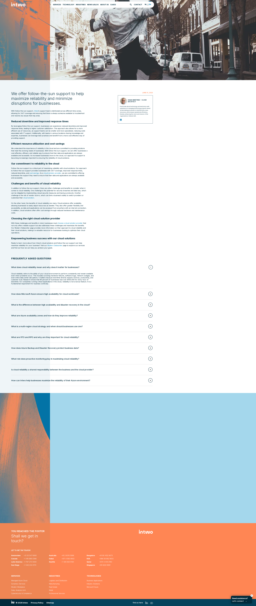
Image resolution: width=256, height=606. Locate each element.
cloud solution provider (52, 173)
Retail (51, 590)
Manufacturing (54, 584)
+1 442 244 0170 (30, 565)
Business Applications (94, 581)
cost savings (34, 173)
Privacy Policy (37, 603)
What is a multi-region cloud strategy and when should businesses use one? (47, 326)
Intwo (36, 111)
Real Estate (53, 587)
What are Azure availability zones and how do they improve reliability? (44, 315)
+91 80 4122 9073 (106, 555)
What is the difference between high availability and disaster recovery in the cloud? (50, 305)
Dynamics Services (18, 584)
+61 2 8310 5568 (68, 555)
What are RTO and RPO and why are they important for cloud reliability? (45, 337)
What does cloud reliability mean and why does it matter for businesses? (45, 267)
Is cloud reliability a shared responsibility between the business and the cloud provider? (52, 369)
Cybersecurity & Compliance (21, 593)
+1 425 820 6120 (68, 562)
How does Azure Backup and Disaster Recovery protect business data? (45, 348)
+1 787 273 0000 (30, 562)
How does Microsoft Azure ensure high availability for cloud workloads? (45, 294)
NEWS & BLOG (93, 5)
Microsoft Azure (92, 587)
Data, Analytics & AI (18, 590)
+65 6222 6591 (104, 565)
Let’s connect (240, 599)
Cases (113, 5)
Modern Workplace (18, 587)
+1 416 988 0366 (30, 559)
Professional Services (57, 593)
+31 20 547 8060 (30, 555)
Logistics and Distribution (58, 581)
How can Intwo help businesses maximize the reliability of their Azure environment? (50, 380)
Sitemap (50, 603)
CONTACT (138, 5)
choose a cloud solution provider (70, 223)
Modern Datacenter (54, 245)
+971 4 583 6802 (68, 559)
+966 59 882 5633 (106, 559)
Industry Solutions (93, 584)
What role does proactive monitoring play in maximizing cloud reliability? (45, 359)
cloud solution (28, 198)
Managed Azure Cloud (19, 581)
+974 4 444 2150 (105, 562)
